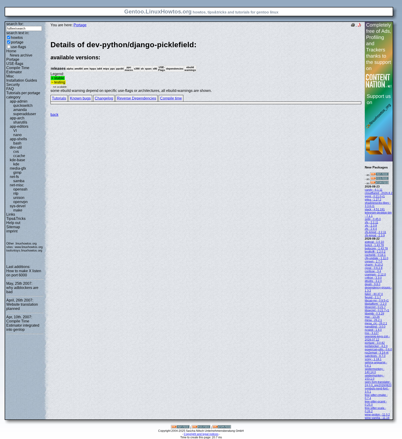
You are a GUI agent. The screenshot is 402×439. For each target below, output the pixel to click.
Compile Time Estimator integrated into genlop (22, 325)
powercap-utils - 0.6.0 (378, 349)
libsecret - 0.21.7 (375, 307)
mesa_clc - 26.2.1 (376, 323)
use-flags (18, 47)
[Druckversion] (353, 25)
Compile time (171, 98)
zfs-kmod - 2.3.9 (375, 235)
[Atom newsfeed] (379, 183)
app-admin (18, 101)
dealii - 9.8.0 (372, 284)
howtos (17, 38)
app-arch (17, 118)
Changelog (104, 98)
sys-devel (18, 206)
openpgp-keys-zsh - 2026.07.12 (377, 338)
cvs (16, 152)
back (54, 115)
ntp (15, 193)
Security (13, 85)
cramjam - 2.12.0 (375, 274)
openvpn (20, 202)
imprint (11, 231)
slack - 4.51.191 (375, 209)
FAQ (10, 89)
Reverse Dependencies (136, 98)
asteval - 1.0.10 (374, 242)
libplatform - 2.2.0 (376, 303)
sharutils (20, 122)
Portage (12, 59)
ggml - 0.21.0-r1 (375, 196)
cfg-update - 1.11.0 (376, 258)
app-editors (19, 126)
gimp (17, 172)
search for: (14, 24)
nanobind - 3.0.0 (375, 326)
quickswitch (23, 105)
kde (16, 164)
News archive (21, 55)
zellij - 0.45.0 (373, 219)
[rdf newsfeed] (379, 175)
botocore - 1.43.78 (376, 248)
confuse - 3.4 (373, 271)
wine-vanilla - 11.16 (377, 417)
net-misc (17, 185)
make (17, 210)
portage (17, 42)
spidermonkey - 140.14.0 (374, 370)
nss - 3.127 (372, 333)
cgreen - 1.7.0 (373, 261)
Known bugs (80, 98)
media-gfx (18, 168)
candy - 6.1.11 (373, 189)
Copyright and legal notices (201, 434)
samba (18, 181)
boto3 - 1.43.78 (374, 245)
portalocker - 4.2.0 (376, 346)
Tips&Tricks (16, 219)
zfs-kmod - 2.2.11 (375, 232)
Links (10, 214)
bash (17, 143)
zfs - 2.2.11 (371, 222)
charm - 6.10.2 (374, 264)
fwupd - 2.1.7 (373, 297)
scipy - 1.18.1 (373, 359)
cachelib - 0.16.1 (375, 255)
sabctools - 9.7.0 (375, 356)
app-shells (18, 139)
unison (18, 198)
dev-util (16, 147)
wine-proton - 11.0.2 (377, 414)
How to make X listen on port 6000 (23, 273)
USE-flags (14, 64)
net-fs (14, 177)
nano (17, 135)
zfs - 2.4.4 (371, 229)
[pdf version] (359, 25)
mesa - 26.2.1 (373, 320)
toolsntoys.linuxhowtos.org (24, 250)
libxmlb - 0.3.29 (374, 313)
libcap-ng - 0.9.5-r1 (377, 300)
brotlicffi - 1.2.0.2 (375, 251)
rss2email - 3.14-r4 (377, 352)
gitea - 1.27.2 (373, 199)
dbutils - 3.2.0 (373, 281)
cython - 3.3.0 (373, 277)
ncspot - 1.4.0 (373, 330)
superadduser (24, 114)
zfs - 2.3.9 (371, 225)
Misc (10, 76)
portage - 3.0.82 (375, 343)
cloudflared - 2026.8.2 (378, 193)
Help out (13, 223)
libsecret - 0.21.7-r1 (377, 310)
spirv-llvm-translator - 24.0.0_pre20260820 (378, 383)
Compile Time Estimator (17, 70)
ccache (19, 156)
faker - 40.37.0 (374, 294)
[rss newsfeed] (379, 179)
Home (11, 51)
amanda (20, 110)
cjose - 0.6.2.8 (373, 268)
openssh (20, 189)
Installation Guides (21, 80)
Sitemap (13, 227)
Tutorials (59, 98)
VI (15, 131)
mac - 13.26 (372, 316)
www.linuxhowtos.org (29, 247)
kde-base (17, 160)
